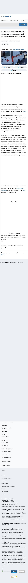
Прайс (3, 488)
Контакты (4, 475)
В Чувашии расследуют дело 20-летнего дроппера (12, 246)
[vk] (12, 202)
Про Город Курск (5, 440)
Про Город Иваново (6, 434)
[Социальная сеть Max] (14, 70)
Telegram (3, 470)
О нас (3, 473)
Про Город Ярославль (6, 436)
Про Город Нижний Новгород (8, 448)
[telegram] (16, 202)
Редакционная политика (6, 478)
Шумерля (5, 44)
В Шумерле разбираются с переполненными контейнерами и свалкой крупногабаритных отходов (13, 238)
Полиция (5, 41)
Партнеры (4, 494)
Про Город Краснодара (6, 457)
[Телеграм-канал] (20, 67)
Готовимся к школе (13, 20)
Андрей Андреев (18, 49)
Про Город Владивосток (6, 453)
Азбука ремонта (4, 20)
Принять (23, 24)
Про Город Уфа (5, 445)
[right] (26, 21)
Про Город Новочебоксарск (7, 422)
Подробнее (4, 536)
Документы (22, 20)
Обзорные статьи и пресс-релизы (8, 486)
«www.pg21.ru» (12, 498)
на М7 (24, 190)
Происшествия (14, 41)
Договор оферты (5, 483)
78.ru (24, 111)
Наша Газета (4, 431)
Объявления (4, 480)
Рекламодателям (5, 491)
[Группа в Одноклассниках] (5, 465)
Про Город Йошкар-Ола (6, 428)
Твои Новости (4, 425)
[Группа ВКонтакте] (7, 67)
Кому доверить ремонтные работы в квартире (13, 253)
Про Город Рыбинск (6, 442)
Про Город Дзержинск (6, 451)
